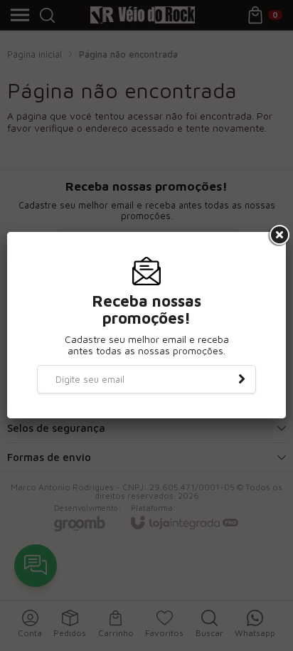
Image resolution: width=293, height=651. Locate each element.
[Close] (278, 235)
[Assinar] (242, 379)
